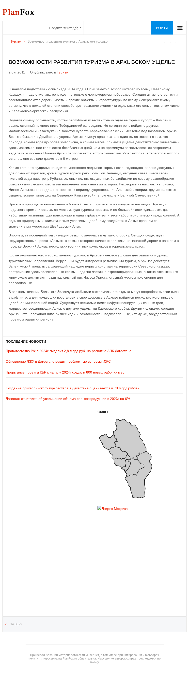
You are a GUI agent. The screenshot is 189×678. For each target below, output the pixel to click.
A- (175, 43)
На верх (16, 624)
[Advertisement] (35, 557)
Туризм (16, 41)
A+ (165, 43)
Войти (162, 28)
